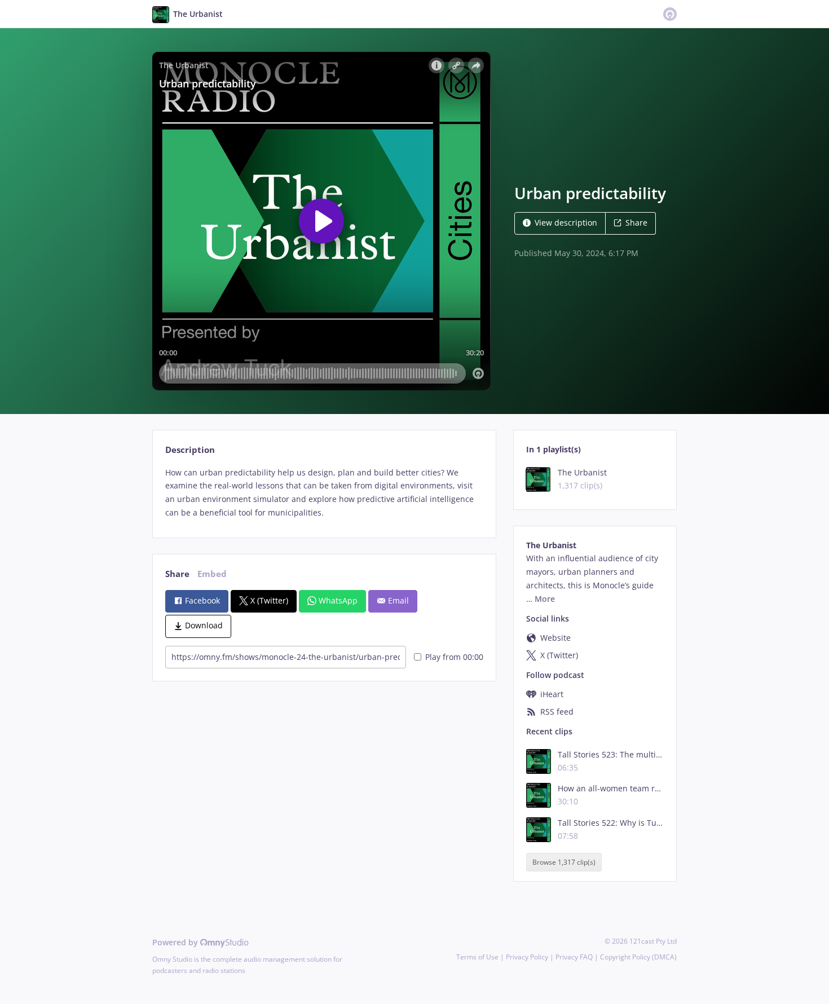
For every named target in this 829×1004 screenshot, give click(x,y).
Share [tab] (177, 574)
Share (636, 222)
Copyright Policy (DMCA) (638, 957)
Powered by (176, 942)
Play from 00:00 (454, 656)
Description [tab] (190, 450)
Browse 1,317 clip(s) (564, 862)
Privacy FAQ (574, 957)
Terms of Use (477, 957)
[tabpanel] (324, 492)
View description (566, 222)
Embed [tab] (212, 574)
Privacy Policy (527, 957)
